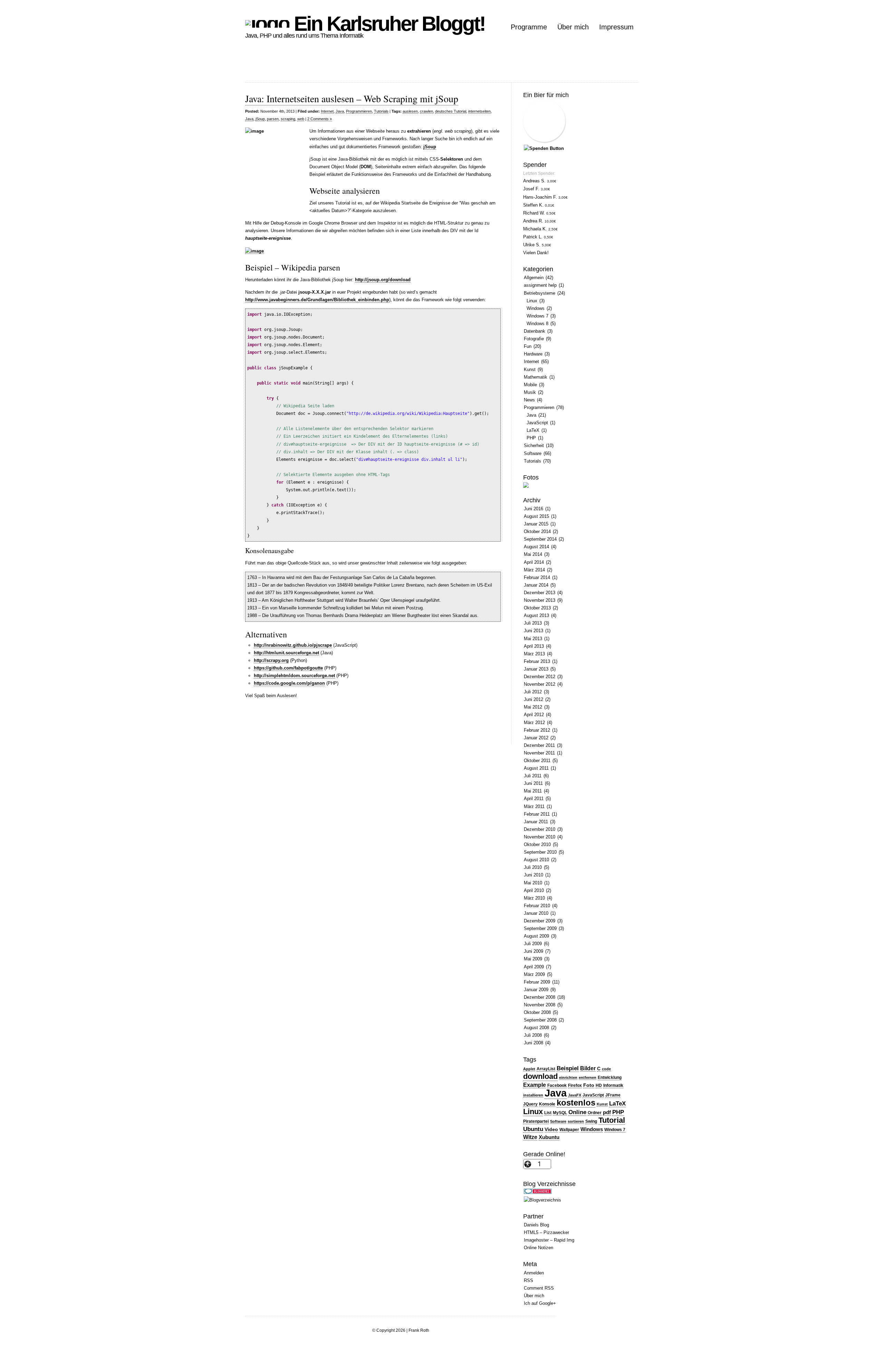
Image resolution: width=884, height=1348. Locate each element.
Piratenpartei (536, 1121)
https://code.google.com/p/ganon (289, 683)
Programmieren (359, 111)
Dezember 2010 (539, 829)
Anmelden (534, 1272)
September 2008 (540, 1020)
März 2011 (534, 806)
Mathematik (535, 377)
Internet (327, 111)
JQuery (530, 1104)
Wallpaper (569, 1129)
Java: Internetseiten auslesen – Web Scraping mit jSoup (351, 98)
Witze (530, 1137)
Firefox (575, 1085)
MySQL (560, 1112)
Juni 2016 (533, 508)
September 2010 (540, 852)
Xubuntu (549, 1137)
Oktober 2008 (537, 1012)
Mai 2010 (533, 882)
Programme (529, 27)
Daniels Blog (536, 1224)
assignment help (540, 285)
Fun (527, 346)
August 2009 (536, 936)
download (540, 1076)
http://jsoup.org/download (383, 279)
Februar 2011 (537, 814)
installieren (533, 1095)
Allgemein (534, 277)
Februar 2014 (537, 577)
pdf (607, 1112)
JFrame (613, 1095)
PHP (531, 437)
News (529, 399)
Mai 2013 (533, 638)
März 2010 (534, 898)
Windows (536, 308)
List (547, 1112)
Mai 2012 (533, 707)
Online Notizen (538, 1247)
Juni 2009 (533, 951)
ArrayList (546, 1068)
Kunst (530, 369)
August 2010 (536, 859)
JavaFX (574, 1095)
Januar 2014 (536, 585)
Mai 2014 (533, 554)
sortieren (576, 1121)
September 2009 (540, 928)
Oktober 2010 (537, 844)
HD (599, 1085)
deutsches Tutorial (450, 111)
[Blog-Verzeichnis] (537, 1192)
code (606, 1069)
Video (551, 1129)
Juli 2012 (533, 691)
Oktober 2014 (537, 531)
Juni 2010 (533, 874)
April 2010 (534, 890)
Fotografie (534, 338)
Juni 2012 (533, 699)
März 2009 (534, 974)
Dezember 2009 (539, 920)
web (300, 119)
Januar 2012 (536, 737)
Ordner (595, 1112)
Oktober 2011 (537, 760)
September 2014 (540, 539)
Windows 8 (537, 323)
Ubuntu (533, 1129)
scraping (288, 119)
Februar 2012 (537, 730)
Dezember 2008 (539, 997)
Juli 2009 (533, 943)
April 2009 (534, 966)
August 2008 (536, 1027)
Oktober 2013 (537, 607)
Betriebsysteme (539, 293)
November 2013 (539, 600)
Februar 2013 (537, 661)
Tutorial (611, 1120)
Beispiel (568, 1068)
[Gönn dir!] (544, 148)
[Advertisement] (371, 66)
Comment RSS (539, 1288)
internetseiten (479, 111)
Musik (530, 392)
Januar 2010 (536, 913)
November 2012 (539, 684)
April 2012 (534, 714)
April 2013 (534, 646)
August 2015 (536, 516)
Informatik (613, 1085)
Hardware (533, 354)
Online (577, 1112)
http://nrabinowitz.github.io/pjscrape (293, 645)
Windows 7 (537, 316)
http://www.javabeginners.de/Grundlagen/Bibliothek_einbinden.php (317, 299)
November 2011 (539, 753)
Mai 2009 (533, 958)
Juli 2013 (533, 623)
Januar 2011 (536, 821)
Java (340, 111)
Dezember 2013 (539, 592)
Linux (532, 300)
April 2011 (534, 798)
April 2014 (534, 562)
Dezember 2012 (539, 676)
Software (532, 453)
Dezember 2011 (539, 745)
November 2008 (539, 1004)
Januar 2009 (536, 989)
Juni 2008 (533, 1042)
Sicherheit (534, 445)
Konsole (547, 1104)
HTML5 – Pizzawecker (546, 1232)
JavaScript (537, 422)
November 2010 (539, 836)
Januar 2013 (536, 669)
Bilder (588, 1068)
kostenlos (576, 1102)
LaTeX (533, 430)
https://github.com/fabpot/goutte (288, 668)
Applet (529, 1069)
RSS (528, 1280)
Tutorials (381, 111)
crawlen (426, 111)
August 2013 (536, 615)
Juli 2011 (532, 775)
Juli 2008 (533, 1035)
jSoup (260, 119)
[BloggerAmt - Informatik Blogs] (542, 1200)
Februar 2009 (537, 982)
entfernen (587, 1077)
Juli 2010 (533, 867)
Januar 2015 (536, 523)
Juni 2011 (533, 783)
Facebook (557, 1085)
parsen (273, 119)
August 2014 (536, 546)
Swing (591, 1121)
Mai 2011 (533, 791)
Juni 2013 (533, 630)
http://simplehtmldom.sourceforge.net (294, 675)
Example (534, 1085)
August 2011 (536, 768)
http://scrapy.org (271, 660)
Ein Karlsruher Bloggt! (387, 23)
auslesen (410, 111)
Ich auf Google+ (540, 1303)
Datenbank (534, 331)
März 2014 (534, 569)
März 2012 (534, 722)
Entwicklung (610, 1077)
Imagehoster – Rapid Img (549, 1240)
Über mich (573, 27)
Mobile (530, 384)
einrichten (568, 1077)
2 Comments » (319, 119)
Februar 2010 (537, 905)
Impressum (616, 27)
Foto (588, 1085)
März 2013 (534, 653)
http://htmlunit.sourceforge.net (286, 652)
